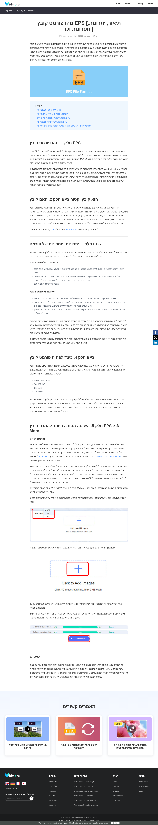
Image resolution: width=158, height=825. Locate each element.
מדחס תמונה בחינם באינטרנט (85, 800)
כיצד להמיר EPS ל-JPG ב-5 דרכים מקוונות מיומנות (28, 746)
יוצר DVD (52, 796)
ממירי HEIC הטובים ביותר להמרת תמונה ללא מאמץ (79, 746)
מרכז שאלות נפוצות (146, 786)
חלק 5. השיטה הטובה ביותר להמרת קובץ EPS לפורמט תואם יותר (64, 126)
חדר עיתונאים (118, 796)
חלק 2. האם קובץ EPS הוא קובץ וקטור (52, 114)
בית (29, 11)
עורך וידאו (52, 805)
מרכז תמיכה (143, 782)
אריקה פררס (67, 36)
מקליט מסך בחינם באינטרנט (84, 782)
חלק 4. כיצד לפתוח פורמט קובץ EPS (52, 122)
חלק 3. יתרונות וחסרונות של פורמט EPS (53, 118)
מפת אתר (116, 800)
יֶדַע (17, 11)
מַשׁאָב (140, 4)
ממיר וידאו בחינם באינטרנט (84, 786)
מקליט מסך (53, 786)
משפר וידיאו (53, 800)
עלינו (115, 782)
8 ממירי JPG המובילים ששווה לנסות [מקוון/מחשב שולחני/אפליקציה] (130, 746)
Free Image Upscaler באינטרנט (86, 805)
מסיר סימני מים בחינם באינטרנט (86, 791)
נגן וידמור (52, 791)
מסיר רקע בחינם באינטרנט (83, 796)
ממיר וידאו (53, 782)
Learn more (103, 823)
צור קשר (116, 786)
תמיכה (150, 4)
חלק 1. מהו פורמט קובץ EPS (49, 110)
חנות (118, 4)
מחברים (116, 791)
